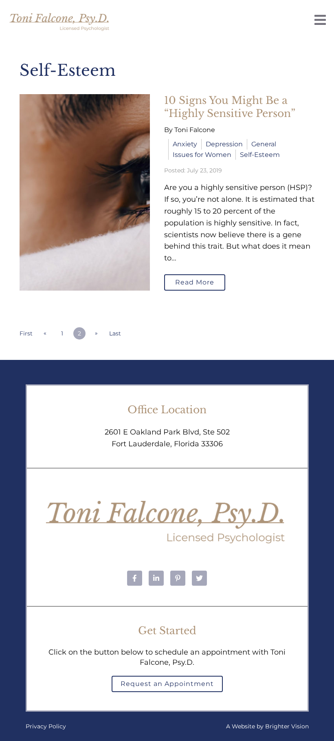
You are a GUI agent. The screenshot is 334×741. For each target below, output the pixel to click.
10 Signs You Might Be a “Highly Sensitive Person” (229, 107)
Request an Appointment (167, 684)
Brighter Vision (287, 726)
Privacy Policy (46, 726)
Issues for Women (202, 155)
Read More (194, 282)
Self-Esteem (260, 155)
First (26, 333)
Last (115, 333)
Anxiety (185, 144)
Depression (224, 144)
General (263, 144)
